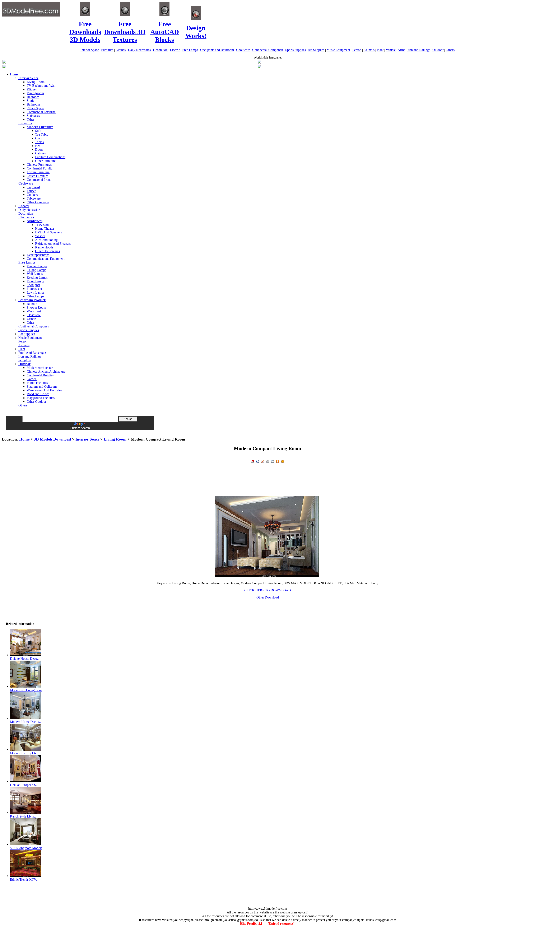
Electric (175, 50)
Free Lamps (190, 50)
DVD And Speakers (48, 232)
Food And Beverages (32, 352)
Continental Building (40, 375)
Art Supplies (316, 50)
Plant (380, 50)
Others (450, 50)
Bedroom (33, 97)
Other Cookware (38, 202)
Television (42, 225)
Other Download (267, 597)
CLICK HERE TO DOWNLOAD (267, 590)
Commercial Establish (41, 112)
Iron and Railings (418, 50)
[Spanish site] (259, 62)
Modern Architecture (40, 367)
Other (30, 119)
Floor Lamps (35, 281)
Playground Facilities (41, 398)
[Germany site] (259, 67)
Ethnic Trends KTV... (24, 879)
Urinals (31, 319)
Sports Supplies (295, 50)
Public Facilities (37, 383)
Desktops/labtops (38, 255)
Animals (368, 50)
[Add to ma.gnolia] (282, 461)
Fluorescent (34, 288)
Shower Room (36, 307)
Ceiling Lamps (36, 270)
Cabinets (41, 153)
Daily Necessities (139, 50)
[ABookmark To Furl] (277, 461)
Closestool (34, 315)
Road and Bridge (38, 394)
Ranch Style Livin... (23, 816)
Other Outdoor (36, 401)
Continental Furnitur (40, 168)
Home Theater (44, 228)
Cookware (243, 50)
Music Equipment (338, 50)
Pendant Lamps (37, 266)
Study (30, 100)
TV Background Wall (41, 85)
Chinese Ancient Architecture (46, 371)
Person (356, 50)
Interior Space (89, 50)
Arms (401, 50)
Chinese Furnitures (39, 164)
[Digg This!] (267, 461)
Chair (38, 138)
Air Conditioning (46, 240)
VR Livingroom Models (26, 848)
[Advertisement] (267, 431)
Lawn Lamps (35, 292)
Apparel (23, 206)
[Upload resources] (281, 923)
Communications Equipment (45, 258)
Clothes (121, 50)
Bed (38, 146)
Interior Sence (87, 439)
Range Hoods (44, 247)
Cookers (32, 194)
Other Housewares (47, 251)
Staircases (33, 115)
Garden (32, 379)
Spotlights (33, 285)
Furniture (107, 50)
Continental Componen (267, 50)
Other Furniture (45, 161)
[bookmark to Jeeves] (252, 461)
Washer (40, 236)
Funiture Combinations (50, 157)
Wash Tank (34, 311)
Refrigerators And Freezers (53, 243)
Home (24, 439)
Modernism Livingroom (26, 690)
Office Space (35, 108)
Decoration (160, 50)
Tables (39, 142)
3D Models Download (52, 439)
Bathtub (32, 304)
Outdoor (437, 50)
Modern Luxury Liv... (24, 753)
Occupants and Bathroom (217, 50)
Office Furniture (37, 176)
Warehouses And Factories (44, 390)
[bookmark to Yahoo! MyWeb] (262, 461)
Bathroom (33, 104)
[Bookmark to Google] (257, 461)
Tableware (34, 198)
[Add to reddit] (272, 461)
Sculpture (24, 360)
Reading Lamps (37, 277)
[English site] (4, 62)
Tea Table (41, 134)
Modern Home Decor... (25, 721)
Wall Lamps (35, 273)
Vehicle (391, 50)
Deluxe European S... (24, 785)
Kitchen (32, 89)
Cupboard (33, 187)
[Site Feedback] (251, 923)
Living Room (36, 82)
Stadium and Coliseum (42, 386)
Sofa (38, 130)
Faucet (31, 191)
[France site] (4, 67)
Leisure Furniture (38, 172)
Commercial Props (39, 179)
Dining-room (35, 93)
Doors (39, 149)
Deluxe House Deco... (24, 658)
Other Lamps (35, 296)
